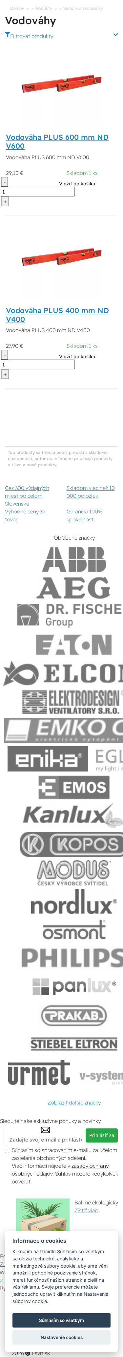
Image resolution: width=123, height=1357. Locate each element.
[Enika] (48, 758)
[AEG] (74, 588)
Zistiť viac (86, 1210)
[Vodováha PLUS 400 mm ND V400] (61, 256)
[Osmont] (74, 929)
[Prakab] (74, 1015)
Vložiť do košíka (77, 184)
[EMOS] (74, 787)
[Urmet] (39, 1072)
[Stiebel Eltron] (74, 1043)
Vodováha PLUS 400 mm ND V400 (57, 315)
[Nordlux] (74, 901)
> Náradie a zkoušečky (81, 8)
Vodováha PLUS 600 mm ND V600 (57, 142)
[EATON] (74, 645)
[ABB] (74, 559)
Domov (17, 8)
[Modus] (74, 872)
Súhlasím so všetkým (61, 1320)
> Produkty (41, 8)
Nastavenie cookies (62, 1337)
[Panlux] (74, 986)
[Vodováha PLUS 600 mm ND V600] (61, 84)
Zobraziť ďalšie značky (74, 1102)
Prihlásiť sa (101, 1135)
